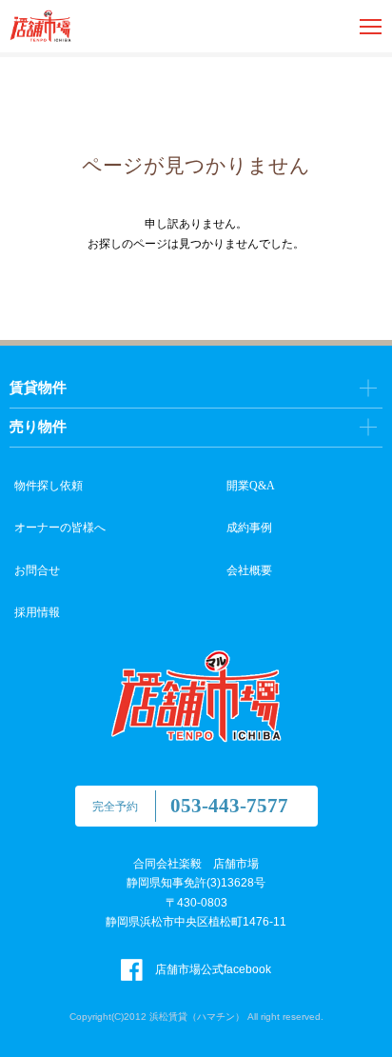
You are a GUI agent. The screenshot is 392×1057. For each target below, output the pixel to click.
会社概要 (249, 570)
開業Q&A (250, 485)
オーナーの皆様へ (60, 527)
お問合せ (37, 570)
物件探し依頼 (48, 485)
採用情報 (37, 612)
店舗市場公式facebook (211, 969)
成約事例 (249, 527)
